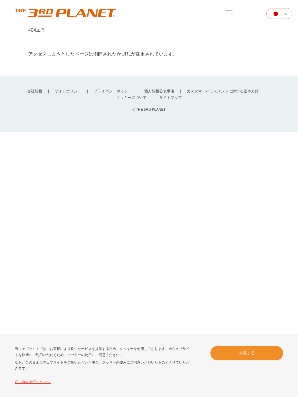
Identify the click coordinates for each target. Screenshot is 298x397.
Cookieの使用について (33, 382)
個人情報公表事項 (159, 91)
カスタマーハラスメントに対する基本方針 (223, 91)
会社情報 (34, 91)
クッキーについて (131, 97)
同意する (247, 352)
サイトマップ (170, 97)
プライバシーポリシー (113, 91)
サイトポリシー (68, 91)
